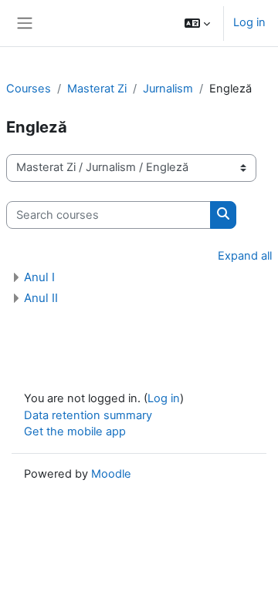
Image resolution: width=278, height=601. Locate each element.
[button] (197, 23)
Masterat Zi (97, 89)
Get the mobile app (75, 431)
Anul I (39, 277)
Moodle (111, 474)
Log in (249, 22)
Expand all (245, 256)
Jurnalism (168, 89)
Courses (28, 89)
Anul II (41, 297)
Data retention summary (88, 415)
